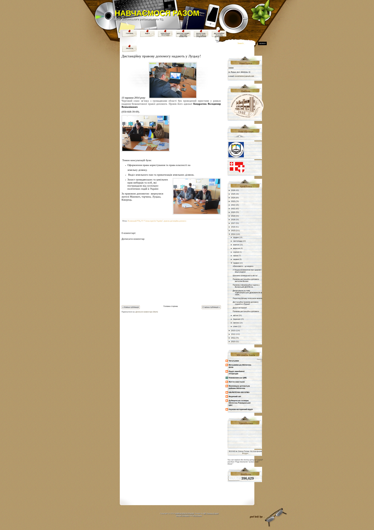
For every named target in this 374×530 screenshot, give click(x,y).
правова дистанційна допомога (175, 221)
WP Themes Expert (211, 513)
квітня (235, 315)
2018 (233, 220)
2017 (233, 223)
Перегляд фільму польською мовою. (248, 298)
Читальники (234, 361)
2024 (233, 198)
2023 (233, 201)
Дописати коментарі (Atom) (146, 312)
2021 (233, 209)
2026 (233, 190)
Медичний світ (235, 396)
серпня (236, 252)
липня (235, 256)
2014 (233, 234)
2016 (233, 227)
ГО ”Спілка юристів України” (152, 221)
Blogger (245, 453)
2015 (233, 231)
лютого (236, 323)
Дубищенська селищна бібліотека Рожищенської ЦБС (239, 403)
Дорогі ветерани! (240, 308)
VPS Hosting (197, 516)
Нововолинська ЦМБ (238, 378)
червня (236, 259)
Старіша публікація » (211, 307)
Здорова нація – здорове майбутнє (183, 35)
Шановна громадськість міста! (245, 276)
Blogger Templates (182, 516)
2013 (233, 331)
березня (236, 319)
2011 (233, 338)
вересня (236, 248)
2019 (233, 216)
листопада (237, 241)
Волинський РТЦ (134, 221)
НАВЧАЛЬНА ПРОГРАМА (165, 34)
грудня (236, 237)
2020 (233, 212)
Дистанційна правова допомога (219, 35)
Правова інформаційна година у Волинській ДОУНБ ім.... (246, 286)
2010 (233, 342)
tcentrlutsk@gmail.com (244, 76)
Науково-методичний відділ (241, 409)
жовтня (236, 245)
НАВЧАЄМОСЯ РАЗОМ (157, 13)
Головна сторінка (170, 306)
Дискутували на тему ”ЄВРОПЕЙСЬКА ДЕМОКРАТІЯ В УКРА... (247, 293)
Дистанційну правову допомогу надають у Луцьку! (161, 56)
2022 (233, 205)
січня (235, 326)
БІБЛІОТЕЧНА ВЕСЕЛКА (239, 392)
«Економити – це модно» (243, 266)
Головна (129, 33)
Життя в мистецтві (237, 382)
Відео (147, 33)
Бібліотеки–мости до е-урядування (201, 35)
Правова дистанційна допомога (246, 311)
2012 (233, 334)
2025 (233, 194)
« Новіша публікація (130, 307)
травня (236, 263)
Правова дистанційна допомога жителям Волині (246, 280)
